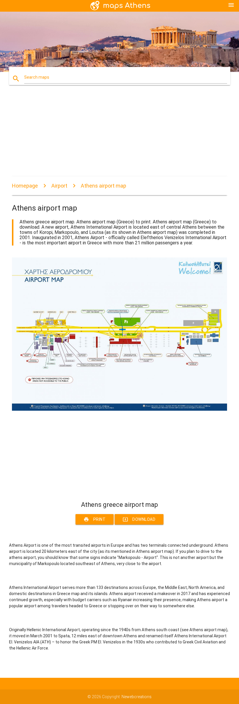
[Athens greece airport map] (119, 409)
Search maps (36, 77)
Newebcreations (137, 696)
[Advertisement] (119, 136)
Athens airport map (103, 186)
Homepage (25, 186)
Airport (59, 186)
